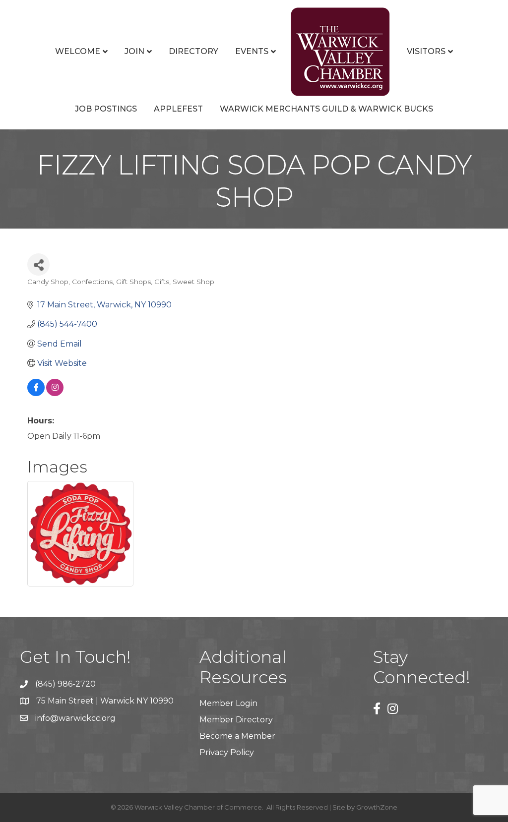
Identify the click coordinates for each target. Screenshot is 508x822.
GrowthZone (376, 807)
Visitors (426, 51)
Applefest (178, 109)
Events (251, 51)
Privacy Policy (226, 752)
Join (134, 51)
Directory (193, 51)
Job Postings (106, 109)
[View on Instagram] (55, 393)
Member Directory (236, 719)
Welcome (77, 51)
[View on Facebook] (36, 393)
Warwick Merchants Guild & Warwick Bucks (326, 109)
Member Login (228, 703)
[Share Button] (38, 264)
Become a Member (237, 736)
